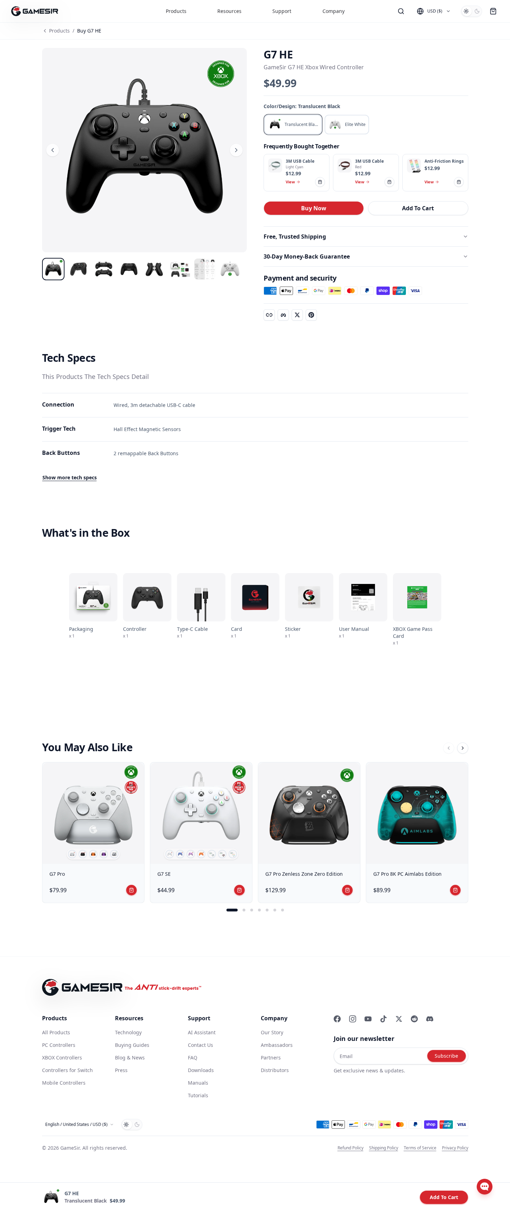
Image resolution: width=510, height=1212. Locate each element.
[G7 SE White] (169, 854)
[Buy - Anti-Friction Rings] (414, 165)
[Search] (401, 11)
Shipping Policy (383, 1148)
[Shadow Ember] (83, 854)
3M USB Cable (300, 161)
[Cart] (493, 11)
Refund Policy (350, 1148)
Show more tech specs (69, 477)
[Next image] (236, 150)
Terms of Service (420, 1148)
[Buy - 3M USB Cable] (275, 165)
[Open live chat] (484, 1187)
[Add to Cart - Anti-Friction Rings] (459, 182)
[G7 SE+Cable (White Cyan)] (212, 854)
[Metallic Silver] (114, 854)
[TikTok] (383, 1018)
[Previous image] (52, 150)
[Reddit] (414, 1018)
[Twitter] (398, 1018)
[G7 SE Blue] (180, 854)
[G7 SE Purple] (190, 854)
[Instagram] (352, 1018)
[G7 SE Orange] (201, 854)
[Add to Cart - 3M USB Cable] (320, 182)
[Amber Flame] (93, 854)
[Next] (462, 748)
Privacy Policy (455, 1148)
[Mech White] (72, 854)
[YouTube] (368, 1018)
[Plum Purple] (104, 854)
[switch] (471, 11)
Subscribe (446, 1055)
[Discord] (429, 1018)
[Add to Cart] (131, 890)
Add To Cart (418, 208)
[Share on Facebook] (283, 314)
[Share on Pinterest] (311, 314)
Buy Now (313, 208)
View (290, 181)
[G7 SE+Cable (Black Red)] (222, 854)
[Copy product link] (269, 314)
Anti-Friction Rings (444, 161)
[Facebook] (337, 1018)
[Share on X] (297, 314)
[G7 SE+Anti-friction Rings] (233, 854)
